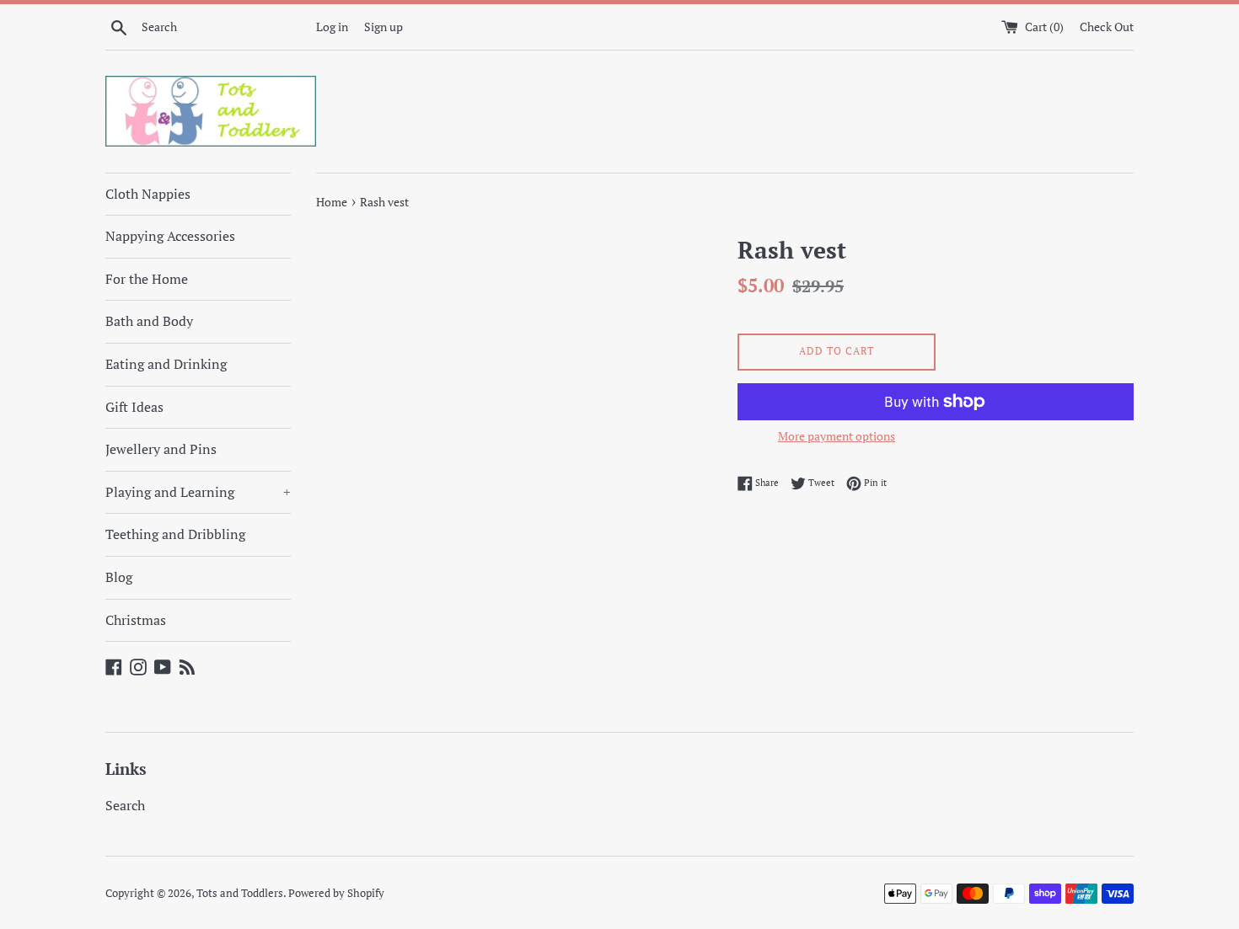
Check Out (1107, 27)
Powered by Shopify (336, 893)
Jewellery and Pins (161, 449)
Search (125, 805)
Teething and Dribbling (175, 534)
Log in (332, 27)
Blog (118, 577)
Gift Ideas (134, 407)
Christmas (135, 620)
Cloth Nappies (147, 193)
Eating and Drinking (166, 364)
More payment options (836, 436)
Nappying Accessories (170, 236)
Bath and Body (149, 321)
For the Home (146, 279)
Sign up (383, 27)
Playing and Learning (198, 492)
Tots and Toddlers (239, 893)
